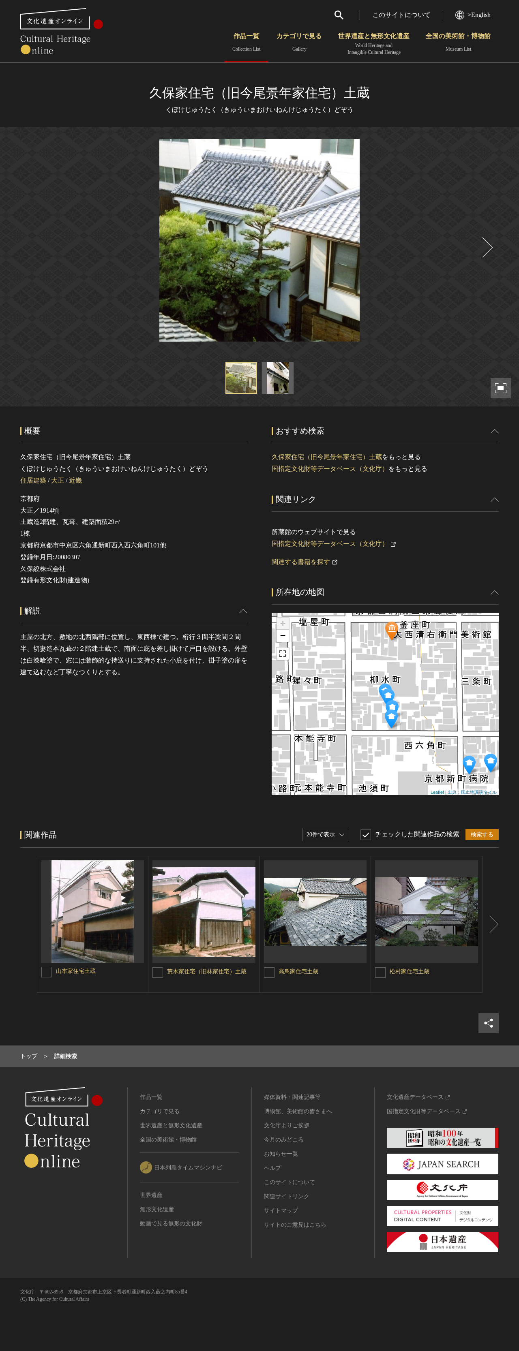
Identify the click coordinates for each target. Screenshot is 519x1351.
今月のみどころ (284, 1140)
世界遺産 (151, 1195)
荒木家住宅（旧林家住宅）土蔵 (207, 971)
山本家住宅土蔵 (76, 971)
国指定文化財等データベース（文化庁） (330, 468)
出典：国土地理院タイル (472, 792)
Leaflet (437, 792)
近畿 (75, 480)
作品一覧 (246, 42)
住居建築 (33, 480)
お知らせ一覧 (281, 1154)
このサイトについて (401, 14)
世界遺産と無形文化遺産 (374, 43)
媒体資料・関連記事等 (292, 1097)
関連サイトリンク (286, 1196)
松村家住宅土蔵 (409, 971)
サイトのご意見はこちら (295, 1225)
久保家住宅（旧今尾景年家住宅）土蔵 (327, 456)
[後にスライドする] (486, 247)
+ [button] (282, 623)
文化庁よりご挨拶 (286, 1125)
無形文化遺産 (157, 1209)
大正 (57, 480)
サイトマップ (281, 1211)
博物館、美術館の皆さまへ (298, 1111)
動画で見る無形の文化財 (171, 1224)
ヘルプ (272, 1168)
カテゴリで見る (299, 42)
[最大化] (283, 654)
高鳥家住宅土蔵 (298, 971)
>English (479, 14)
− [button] (282, 636)
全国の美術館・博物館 (458, 42)
